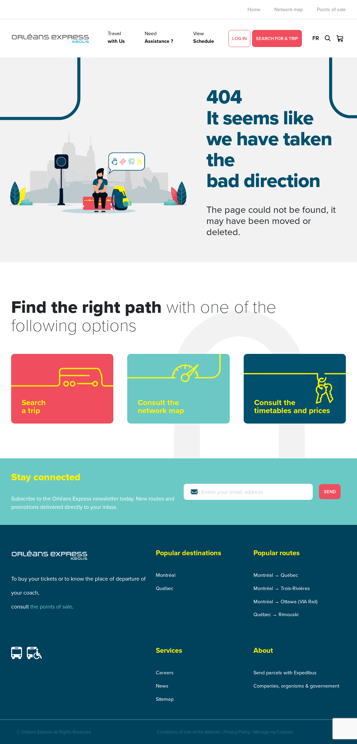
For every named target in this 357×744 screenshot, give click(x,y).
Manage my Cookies (273, 732)
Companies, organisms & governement (296, 685)
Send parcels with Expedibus (285, 672)
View (203, 37)
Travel (116, 37)
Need (159, 37)
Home (254, 9)
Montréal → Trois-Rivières (281, 588)
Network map (288, 9)
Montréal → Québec (275, 575)
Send (330, 491)
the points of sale (51, 606)
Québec (164, 588)
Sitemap (165, 699)
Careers (165, 672)
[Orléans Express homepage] (50, 38)
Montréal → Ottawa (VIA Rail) (285, 601)
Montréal (165, 575)
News (162, 685)
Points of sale (331, 9)
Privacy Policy (236, 732)
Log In (239, 38)
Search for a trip (277, 38)
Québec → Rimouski (275, 614)
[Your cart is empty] (339, 38)
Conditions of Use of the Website (188, 732)
